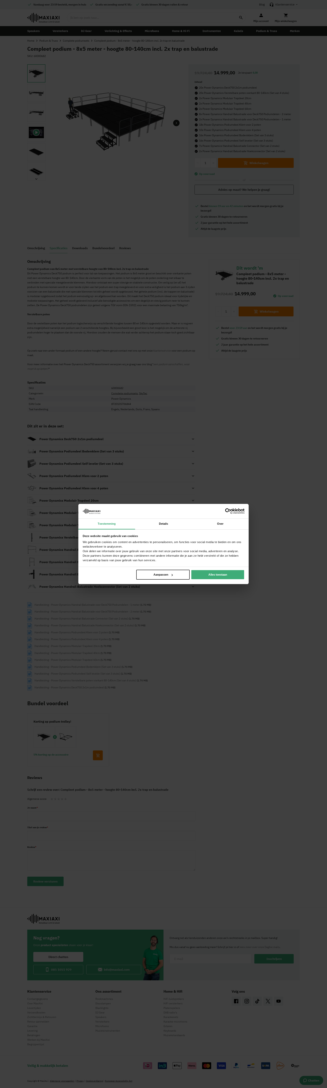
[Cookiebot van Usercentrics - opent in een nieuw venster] (227, 511)
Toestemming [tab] (107, 523)
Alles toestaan (217, 574)
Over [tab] (220, 523)
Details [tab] (163, 523)
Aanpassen (160, 574)
